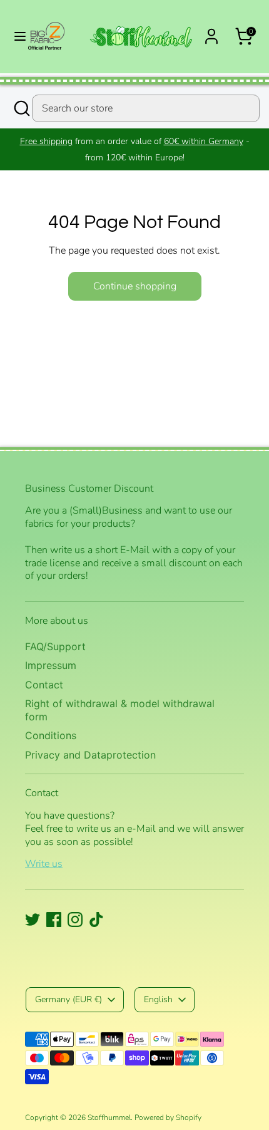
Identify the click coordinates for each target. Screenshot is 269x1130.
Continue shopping (134, 286)
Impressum (50, 665)
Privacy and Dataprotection (90, 755)
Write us (44, 864)
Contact (44, 684)
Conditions (50, 735)
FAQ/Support (55, 646)
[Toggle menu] (15, 36)
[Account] (211, 31)
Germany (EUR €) (68, 999)
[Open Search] (20, 108)
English (158, 999)
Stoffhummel (109, 1117)
